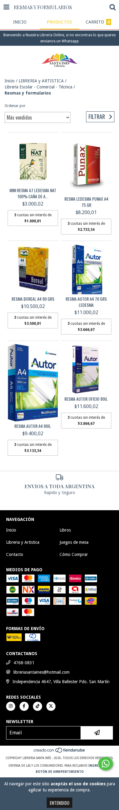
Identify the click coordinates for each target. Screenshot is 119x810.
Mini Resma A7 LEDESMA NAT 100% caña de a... (32, 193)
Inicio (10, 80)
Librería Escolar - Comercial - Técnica (38, 86)
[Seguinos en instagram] (10, 706)
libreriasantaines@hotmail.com (41, 672)
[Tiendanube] (59, 752)
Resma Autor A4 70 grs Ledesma (86, 302)
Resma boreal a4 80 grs (33, 299)
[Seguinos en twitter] (51, 706)
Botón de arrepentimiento (60, 771)
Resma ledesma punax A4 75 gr (86, 202)
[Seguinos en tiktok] (37, 706)
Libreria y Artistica (22, 542)
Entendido (59, 802)
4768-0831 (23, 662)
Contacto (14, 554)
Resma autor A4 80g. (32, 426)
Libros (65, 530)
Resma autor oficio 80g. (86, 399)
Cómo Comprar (74, 554)
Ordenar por (15, 106)
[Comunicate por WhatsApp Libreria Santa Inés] (105, 763)
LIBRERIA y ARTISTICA (41, 80)
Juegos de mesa (74, 542)
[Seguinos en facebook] (24, 706)
